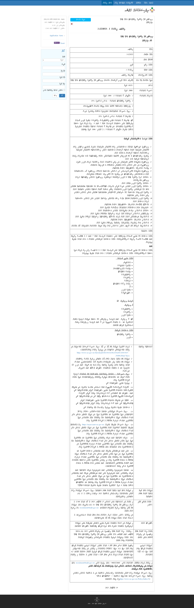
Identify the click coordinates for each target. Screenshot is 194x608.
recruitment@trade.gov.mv (89, 508)
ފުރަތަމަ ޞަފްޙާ (148, 3)
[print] (71, 23)
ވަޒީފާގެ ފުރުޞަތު (80, 20)
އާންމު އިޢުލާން (107, 3)
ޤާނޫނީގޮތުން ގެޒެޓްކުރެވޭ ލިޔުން (124, 3)
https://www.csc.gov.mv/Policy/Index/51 (135, 579)
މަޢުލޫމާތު (138, 3)
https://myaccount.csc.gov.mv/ (93, 424)
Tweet (62, 43)
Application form (56, 35)
